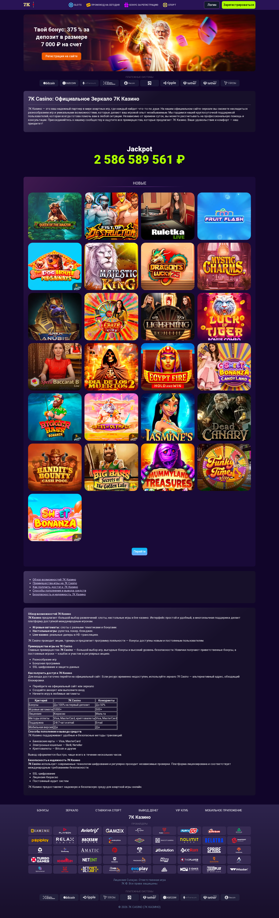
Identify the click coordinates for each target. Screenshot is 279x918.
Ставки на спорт (108, 810)
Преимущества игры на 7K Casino (55, 583)
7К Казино (139, 817)
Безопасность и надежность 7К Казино (59, 594)
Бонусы (43, 810)
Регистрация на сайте (61, 56)
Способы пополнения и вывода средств (59, 590)
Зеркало (72, 810)
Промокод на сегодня (105, 5)
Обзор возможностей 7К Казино (54, 579)
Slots (78, 5)
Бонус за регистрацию (143, 5)
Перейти (140, 551)
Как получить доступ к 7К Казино (55, 587)
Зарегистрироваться (238, 5)
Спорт (172, 5)
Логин (211, 5)
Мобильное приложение (223, 810)
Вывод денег (148, 810)
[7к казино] (32, 5)
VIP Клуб (182, 810)
